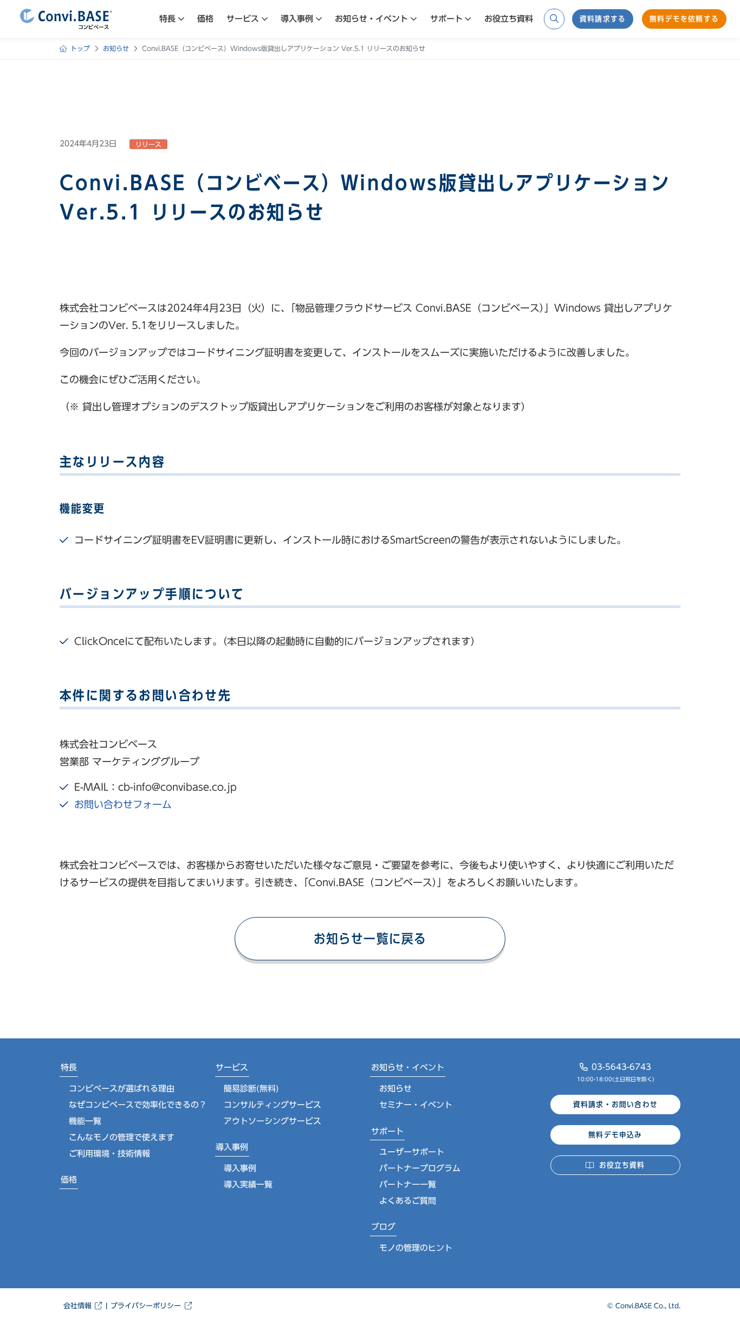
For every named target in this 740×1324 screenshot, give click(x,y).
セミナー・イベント (415, 1105)
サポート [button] (446, 19)
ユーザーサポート (411, 1152)
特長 (69, 1067)
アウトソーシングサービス (272, 1121)
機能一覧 (85, 1121)
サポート (387, 1131)
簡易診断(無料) (251, 1088)
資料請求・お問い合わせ (615, 1104)
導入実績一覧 (248, 1184)
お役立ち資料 (508, 19)
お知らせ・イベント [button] (371, 19)
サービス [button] (242, 19)
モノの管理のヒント (415, 1248)
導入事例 (232, 1147)
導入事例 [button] (297, 19)
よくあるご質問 (407, 1201)
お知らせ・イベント (407, 1067)
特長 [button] (167, 19)
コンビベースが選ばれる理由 (121, 1088)
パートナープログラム (419, 1168)
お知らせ (395, 1088)
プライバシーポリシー (146, 1305)
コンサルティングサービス (272, 1105)
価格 (205, 19)
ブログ (383, 1227)
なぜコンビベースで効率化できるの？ (138, 1105)
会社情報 (77, 1305)
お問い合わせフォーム (123, 804)
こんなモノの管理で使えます (121, 1137)
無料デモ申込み (615, 1135)
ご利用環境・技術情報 (109, 1153)
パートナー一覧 (407, 1184)
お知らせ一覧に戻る (370, 938)
